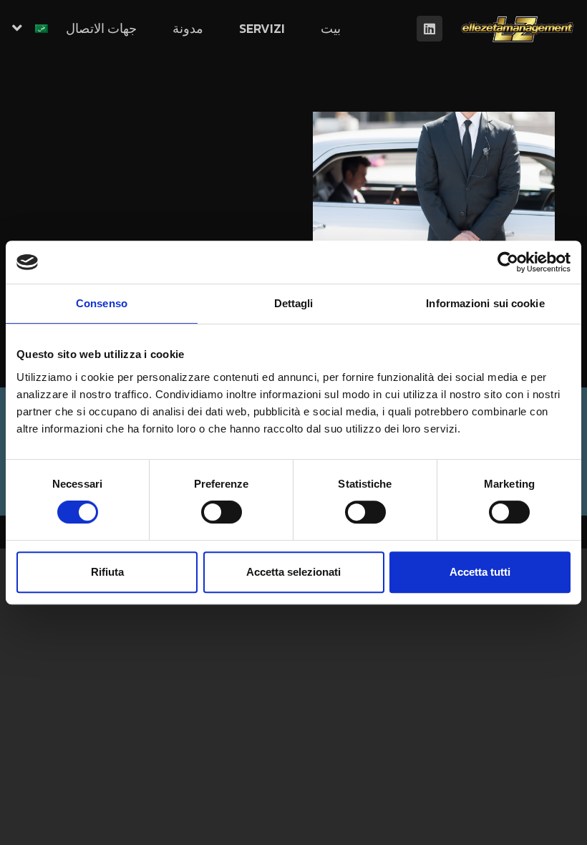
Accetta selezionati (293, 572)
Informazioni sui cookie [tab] (485, 303)
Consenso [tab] (101, 303)
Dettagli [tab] (294, 303)
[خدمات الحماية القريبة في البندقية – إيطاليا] (434, 192)
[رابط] (517, 28)
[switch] (221, 512)
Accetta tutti (480, 572)
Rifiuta (107, 572)
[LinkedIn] (429, 29)
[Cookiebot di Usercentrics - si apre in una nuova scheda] (508, 262)
